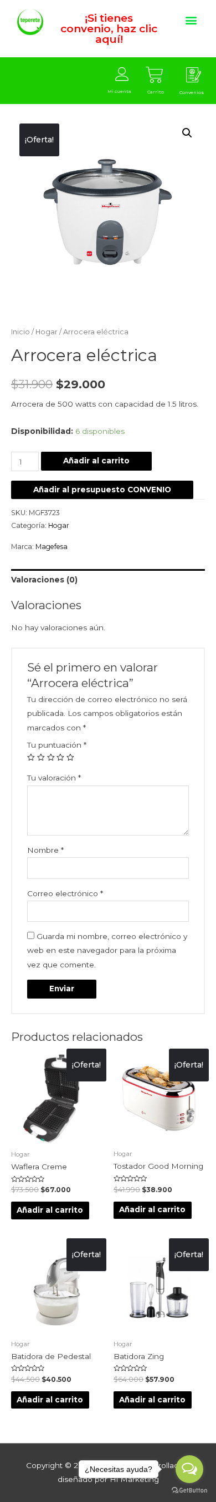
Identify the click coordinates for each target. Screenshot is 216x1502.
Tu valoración (54, 777)
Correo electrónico (65, 893)
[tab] (108, 580)
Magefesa (51, 546)
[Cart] (154, 75)
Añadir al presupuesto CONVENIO (102, 489)
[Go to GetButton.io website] (189, 1490)
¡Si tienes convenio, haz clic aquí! (108, 29)
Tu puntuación (56, 744)
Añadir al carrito (96, 460)
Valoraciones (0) (44, 579)
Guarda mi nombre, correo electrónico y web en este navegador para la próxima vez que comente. (107, 950)
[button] (191, 20)
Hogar (46, 332)
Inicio (20, 332)
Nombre (45, 850)
